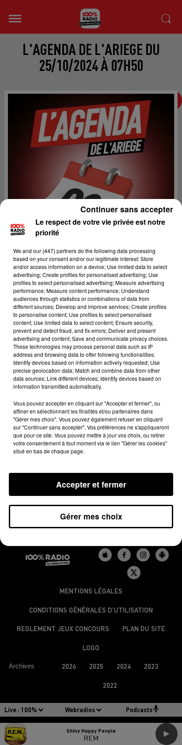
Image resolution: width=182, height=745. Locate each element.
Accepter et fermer (91, 484)
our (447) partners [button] (54, 250)
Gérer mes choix (91, 516)
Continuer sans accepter (126, 209)
